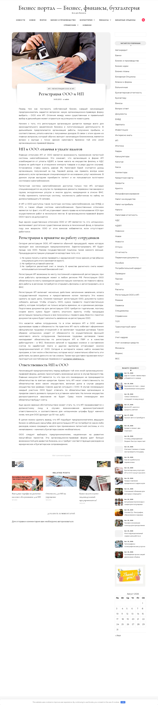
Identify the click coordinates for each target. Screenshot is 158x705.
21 (138, 619)
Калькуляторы (122, 156)
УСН (117, 332)
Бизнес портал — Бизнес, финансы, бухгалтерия (79, 7)
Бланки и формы (123, 82)
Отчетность (121, 252)
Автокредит (121, 50)
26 (128, 624)
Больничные (121, 87)
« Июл (118, 635)
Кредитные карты (124, 178)
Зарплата (119, 125)
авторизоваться (65, 521)
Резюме (119, 300)
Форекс (119, 353)
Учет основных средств (127, 343)
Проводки (120, 273)
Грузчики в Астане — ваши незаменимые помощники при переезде (134, 387)
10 (117, 614)
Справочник (70, 25)
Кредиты (119, 183)
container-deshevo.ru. (73, 359)
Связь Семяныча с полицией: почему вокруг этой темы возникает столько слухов (134, 398)
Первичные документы (127, 258)
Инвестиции (121, 130)
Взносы (118, 103)
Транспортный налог (125, 327)
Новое (32, 20)
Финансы (104, 20)
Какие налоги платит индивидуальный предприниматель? (89, 497)
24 (117, 624)
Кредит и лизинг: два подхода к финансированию (132, 429)
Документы (121, 114)
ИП (49, 89)
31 (117, 630)
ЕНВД (118, 119)
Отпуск (118, 247)
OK (123, 702)
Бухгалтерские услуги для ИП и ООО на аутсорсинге (134, 471)
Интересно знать (123, 135)
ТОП (117, 321)
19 (128, 619)
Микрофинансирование (127, 194)
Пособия (119, 263)
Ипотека (119, 146)
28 (138, 624)
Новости (20, 20)
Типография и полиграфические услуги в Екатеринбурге (134, 545)
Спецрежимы (122, 311)
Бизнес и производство (63, 20)
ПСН (117, 284)
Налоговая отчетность (126, 215)
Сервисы (119, 305)
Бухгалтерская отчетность (128, 93)
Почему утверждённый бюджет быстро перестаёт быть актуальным (135, 440)
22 (143, 619)
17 (117, 619)
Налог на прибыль (124, 204)
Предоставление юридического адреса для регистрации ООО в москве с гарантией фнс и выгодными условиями (134, 482)
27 (133, 624)
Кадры (118, 151)
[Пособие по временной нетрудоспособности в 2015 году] (105, 464)
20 (133, 619)
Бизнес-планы (122, 71)
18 (123, 619)
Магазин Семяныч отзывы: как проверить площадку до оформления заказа (134, 450)
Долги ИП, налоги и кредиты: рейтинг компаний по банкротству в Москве (134, 408)
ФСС (117, 359)
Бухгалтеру (120, 98)
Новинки (87, 25)
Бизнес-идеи (121, 66)
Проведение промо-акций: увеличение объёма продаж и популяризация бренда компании (134, 555)
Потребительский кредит (128, 268)
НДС (117, 220)
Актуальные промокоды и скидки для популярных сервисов (134, 503)
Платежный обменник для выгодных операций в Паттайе (134, 492)
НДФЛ (118, 226)
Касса (118, 167)
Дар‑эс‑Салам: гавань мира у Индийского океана (135, 377)
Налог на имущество (125, 199)
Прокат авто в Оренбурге (134, 418)
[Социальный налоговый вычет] (17, 464)
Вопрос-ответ (122, 109)
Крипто (119, 188)
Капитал (119, 162)
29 (143, 624)
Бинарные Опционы (125, 20)
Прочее (119, 279)
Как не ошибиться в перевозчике (132, 461)
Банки (118, 55)
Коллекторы (121, 172)
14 (138, 614)
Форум (43, 20)
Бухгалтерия (86, 20)
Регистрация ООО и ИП (63, 89)
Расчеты (119, 289)
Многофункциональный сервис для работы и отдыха (133, 534)
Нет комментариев (61, 455)
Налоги (118, 210)
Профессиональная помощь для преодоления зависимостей (134, 524)
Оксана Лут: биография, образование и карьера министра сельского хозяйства (133, 513)
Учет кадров (121, 337)
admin (67, 99)
